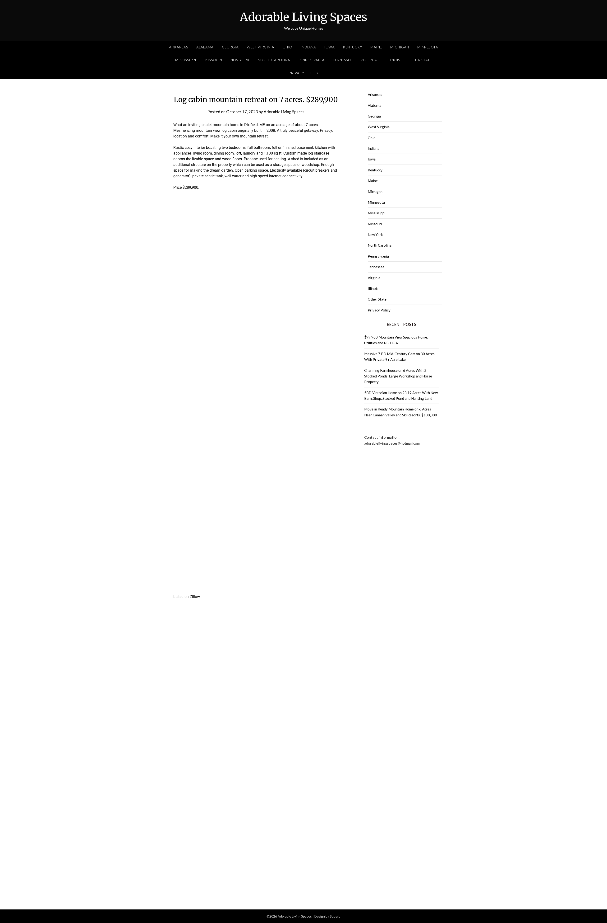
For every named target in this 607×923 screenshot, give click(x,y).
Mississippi (185, 60)
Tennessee (342, 60)
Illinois (392, 60)
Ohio (287, 47)
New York (239, 60)
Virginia (368, 60)
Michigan (399, 47)
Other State (420, 60)
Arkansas (178, 47)
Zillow (195, 596)
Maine (376, 47)
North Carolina (274, 60)
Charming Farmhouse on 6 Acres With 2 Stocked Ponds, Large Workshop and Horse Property (398, 376)
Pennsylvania (311, 60)
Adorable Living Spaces (303, 17)
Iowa (329, 47)
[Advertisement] (256, 278)
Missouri (213, 60)
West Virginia (260, 47)
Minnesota (427, 47)
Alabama (205, 47)
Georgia (230, 47)
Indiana (308, 47)
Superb (335, 916)
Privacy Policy (303, 73)
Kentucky (352, 47)
